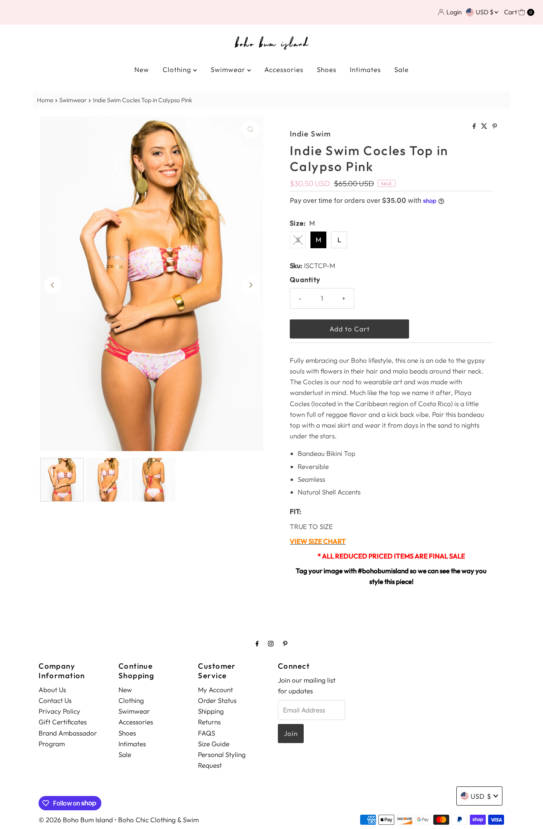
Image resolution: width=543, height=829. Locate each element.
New (141, 69)
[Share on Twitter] (485, 126)
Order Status (217, 700)
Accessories (283, 69)
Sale (401, 69)
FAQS (206, 733)
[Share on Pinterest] (495, 126)
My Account (215, 689)
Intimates (365, 69)
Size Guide (213, 743)
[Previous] (53, 285)
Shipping (211, 711)
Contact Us (55, 700)
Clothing (178, 69)
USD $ (485, 12)
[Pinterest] (285, 643)
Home (45, 100)
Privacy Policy (59, 711)
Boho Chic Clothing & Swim (158, 819)
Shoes (326, 69)
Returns (209, 722)
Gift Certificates (63, 722)
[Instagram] (270, 643)
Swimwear (229, 69)
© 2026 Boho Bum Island (76, 819)
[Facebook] (257, 643)
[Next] (250, 285)
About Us (52, 689)
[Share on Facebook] (475, 126)
